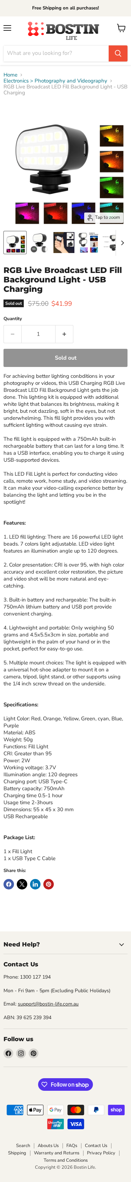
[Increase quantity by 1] (64, 334)
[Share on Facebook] (8, 884)
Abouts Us (48, 1146)
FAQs (71, 1146)
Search (23, 1146)
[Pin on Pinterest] (48, 884)
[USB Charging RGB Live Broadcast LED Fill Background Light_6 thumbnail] (15, 242)
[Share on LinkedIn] (35, 884)
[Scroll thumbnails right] (121, 243)
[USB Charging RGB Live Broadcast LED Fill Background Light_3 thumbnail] (64, 242)
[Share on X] (22, 884)
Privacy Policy (101, 1153)
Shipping (17, 1153)
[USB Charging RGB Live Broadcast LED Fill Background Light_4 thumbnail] (39, 242)
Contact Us (96, 1146)
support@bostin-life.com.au (48, 1004)
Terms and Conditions (66, 1160)
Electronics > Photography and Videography (55, 81)
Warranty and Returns (56, 1153)
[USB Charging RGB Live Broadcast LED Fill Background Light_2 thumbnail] (88, 242)
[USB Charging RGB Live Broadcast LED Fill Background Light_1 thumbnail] (113, 242)
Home (10, 75)
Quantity (12, 319)
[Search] (118, 53)
